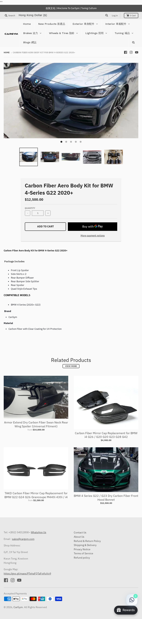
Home (7, 52)
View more (71, 366)
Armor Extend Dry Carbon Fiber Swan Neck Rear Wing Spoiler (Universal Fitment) (36, 424)
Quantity (30, 208)
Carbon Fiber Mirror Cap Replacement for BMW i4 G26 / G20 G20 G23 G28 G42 (106, 435)
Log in (115, 15)
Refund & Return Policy (87, 541)
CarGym (18, 607)
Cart (133, 15)
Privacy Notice (82, 549)
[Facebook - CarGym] (125, 52)
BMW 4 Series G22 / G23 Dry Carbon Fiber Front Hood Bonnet (106, 497)
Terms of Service (83, 553)
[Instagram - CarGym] (131, 52)
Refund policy (82, 557)
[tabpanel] (70, 278)
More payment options (93, 235)
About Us (79, 536)
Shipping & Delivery (85, 545)
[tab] (71, 294)
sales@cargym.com (23, 539)
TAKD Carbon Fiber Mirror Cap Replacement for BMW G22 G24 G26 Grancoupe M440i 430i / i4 (36, 495)
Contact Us (80, 532)
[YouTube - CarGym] (136, 52)
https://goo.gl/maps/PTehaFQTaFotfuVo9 (27, 573)
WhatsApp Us (38, 532)
